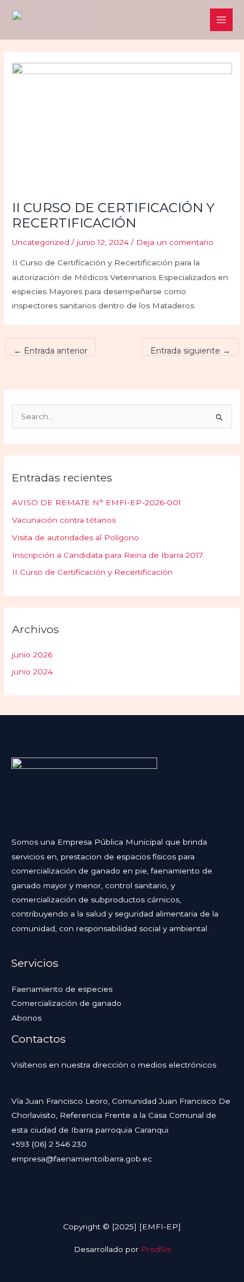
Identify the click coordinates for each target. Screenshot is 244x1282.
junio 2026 (32, 654)
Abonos (26, 1017)
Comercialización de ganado (66, 1003)
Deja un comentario (174, 242)
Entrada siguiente (190, 351)
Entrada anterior (50, 351)
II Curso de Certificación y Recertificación (92, 572)
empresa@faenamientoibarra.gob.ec (81, 1158)
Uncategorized (40, 242)
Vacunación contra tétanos (64, 519)
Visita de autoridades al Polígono (75, 537)
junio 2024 (32, 671)
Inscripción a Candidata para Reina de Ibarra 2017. (108, 555)
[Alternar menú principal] (221, 20)
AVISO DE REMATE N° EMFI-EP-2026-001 (96, 502)
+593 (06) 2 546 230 (49, 1143)
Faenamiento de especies (61, 988)
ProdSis (156, 1249)
